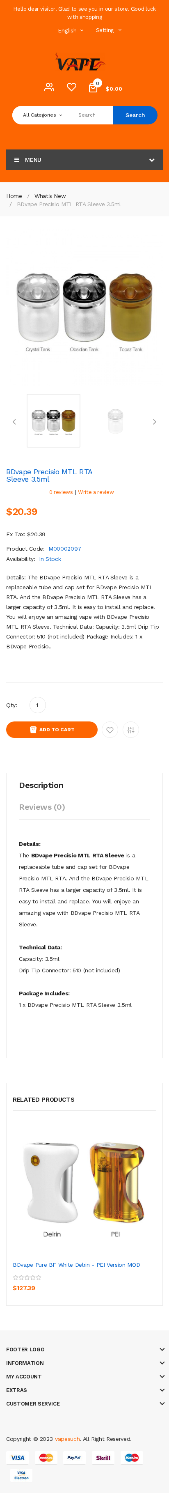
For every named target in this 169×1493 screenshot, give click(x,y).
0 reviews (61, 492)
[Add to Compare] (57, 1282)
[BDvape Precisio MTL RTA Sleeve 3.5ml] (53, 420)
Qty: (11, 705)
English (68, 31)
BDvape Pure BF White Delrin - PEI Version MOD (76, 1264)
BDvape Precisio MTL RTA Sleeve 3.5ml (69, 204)
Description (41, 785)
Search (135, 115)
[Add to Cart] (21, 1282)
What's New (50, 196)
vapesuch (67, 1439)
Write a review (96, 492)
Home (14, 196)
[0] (71, 89)
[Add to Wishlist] (39, 1282)
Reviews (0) (42, 807)
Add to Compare (131, 729)
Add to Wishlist (110, 729)
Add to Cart (57, 730)
